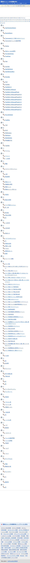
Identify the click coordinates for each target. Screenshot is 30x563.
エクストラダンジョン (11, 169)
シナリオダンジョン (10, 238)
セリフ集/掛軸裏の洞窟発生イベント (15, 311)
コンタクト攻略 (12, 551)
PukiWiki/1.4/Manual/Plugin (12, 92)
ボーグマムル (8, 458)
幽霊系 (7, 482)
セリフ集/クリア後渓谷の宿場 (13, 289)
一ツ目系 (7, 158)
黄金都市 (7, 176)
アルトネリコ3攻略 (8, 534)
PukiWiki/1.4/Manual (10, 89)
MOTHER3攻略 (5, 545)
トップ (4, 5)
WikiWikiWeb (8, 138)
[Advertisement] (15, 12)
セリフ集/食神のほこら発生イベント (15, 333)
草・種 (7, 207)
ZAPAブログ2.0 (5, 553)
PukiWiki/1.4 (8, 87)
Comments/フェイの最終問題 (13, 40)
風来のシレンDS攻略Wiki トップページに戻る (15, 524)
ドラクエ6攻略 (8, 541)
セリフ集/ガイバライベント (12, 284)
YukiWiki (7, 145)
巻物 (6, 464)
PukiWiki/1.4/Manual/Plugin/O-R (13, 104)
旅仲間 (7, 363)
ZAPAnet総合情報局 (13, 561)
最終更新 (20, 5)
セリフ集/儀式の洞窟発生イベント (14, 316)
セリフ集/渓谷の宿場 (10, 319)
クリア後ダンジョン (10, 205)
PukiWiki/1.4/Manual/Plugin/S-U (13, 107)
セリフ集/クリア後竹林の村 (12, 294)
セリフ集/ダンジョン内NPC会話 (13, 296)
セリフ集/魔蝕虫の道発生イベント (14, 348)
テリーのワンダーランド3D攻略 (11, 539)
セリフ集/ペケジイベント (12, 306)
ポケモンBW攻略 (16, 528)
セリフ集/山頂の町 (10, 328)
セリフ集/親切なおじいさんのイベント (15, 336)
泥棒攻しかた (8, 407)
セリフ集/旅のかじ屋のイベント (13, 350)
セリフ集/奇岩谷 (9, 314)
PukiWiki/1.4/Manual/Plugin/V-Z (13, 109)
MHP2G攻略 (7, 547)
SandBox (7, 120)
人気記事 (7, 412)
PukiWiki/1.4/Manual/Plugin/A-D (13, 94)
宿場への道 (8, 246)
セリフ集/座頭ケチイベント (12, 326)
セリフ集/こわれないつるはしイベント (15, 277)
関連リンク (8, 187)
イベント (7, 156)
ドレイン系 (8, 404)
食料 (6, 253)
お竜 (6, 174)
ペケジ (7, 453)
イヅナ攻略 (4, 551)
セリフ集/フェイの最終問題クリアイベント (16, 301)
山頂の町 (7, 228)
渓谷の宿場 (8, 215)
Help (6, 61)
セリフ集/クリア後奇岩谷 (12, 286)
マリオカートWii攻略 (15, 545)
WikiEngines (8, 133)
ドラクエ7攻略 (16, 541)
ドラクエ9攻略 (7, 543)
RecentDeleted (9, 114)
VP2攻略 (23, 536)
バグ (6, 425)
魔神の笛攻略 (23, 549)
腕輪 (6, 163)
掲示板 (7, 212)
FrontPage (7, 56)
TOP (6, 125)
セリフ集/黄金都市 (10, 309)
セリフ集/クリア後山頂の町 (12, 291)
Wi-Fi (6, 130)
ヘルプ (27, 5)
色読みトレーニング (15, 553)
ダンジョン (8, 368)
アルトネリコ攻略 (13, 532)
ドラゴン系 (8, 402)
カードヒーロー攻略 (22, 551)
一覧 (7, 5)
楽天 (26, 555)
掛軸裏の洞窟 (8, 184)
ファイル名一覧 (13, 5)
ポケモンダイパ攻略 (13, 530)
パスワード (8, 433)
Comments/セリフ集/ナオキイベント (15, 38)
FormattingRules (9, 53)
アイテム (7, 151)
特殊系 (7, 397)
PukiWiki (7, 84)
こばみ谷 (7, 223)
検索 (24, 5)
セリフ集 (7, 264)
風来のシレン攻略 (22, 543)
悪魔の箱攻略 (4, 549)
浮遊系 (7, 443)
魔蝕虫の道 (8, 466)
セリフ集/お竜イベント (11, 270)
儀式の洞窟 (8, 199)
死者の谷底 (8, 243)
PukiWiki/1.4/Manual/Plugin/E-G (13, 97)
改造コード (8, 182)
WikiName (7, 135)
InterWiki (7, 66)
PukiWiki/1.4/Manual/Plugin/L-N (13, 102)
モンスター (8, 471)
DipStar (7, 46)
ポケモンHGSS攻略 (6, 528)
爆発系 (7, 427)
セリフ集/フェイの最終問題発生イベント (16, 304)
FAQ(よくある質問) (10, 51)
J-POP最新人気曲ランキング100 (9, 557)
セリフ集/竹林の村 (10, 341)
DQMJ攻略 (20, 538)
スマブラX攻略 (16, 536)
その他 (7, 355)
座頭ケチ (7, 233)
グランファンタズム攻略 (20, 534)
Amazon (22, 555)
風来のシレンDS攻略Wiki (9, 1)
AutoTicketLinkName (10, 28)
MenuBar (7, 77)
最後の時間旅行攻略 (14, 549)
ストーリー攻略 (9, 258)
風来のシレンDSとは (10, 189)
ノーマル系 (8, 420)
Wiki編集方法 (8, 140)
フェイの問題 (8, 440)
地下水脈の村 (8, 373)
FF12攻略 (14, 543)
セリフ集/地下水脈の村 (11, 338)
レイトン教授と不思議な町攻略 (19, 547)
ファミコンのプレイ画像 (13, 555)
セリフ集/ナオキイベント (12, 299)
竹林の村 (7, 376)
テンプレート (8, 391)
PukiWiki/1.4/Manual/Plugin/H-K (13, 99)
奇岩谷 (7, 194)
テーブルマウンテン (10, 389)
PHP (6, 82)
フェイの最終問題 (10, 438)
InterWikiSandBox (9, 71)
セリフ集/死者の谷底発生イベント (14, 331)
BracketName (8, 33)
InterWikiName (9, 69)
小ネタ (7, 248)
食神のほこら (8, 251)
